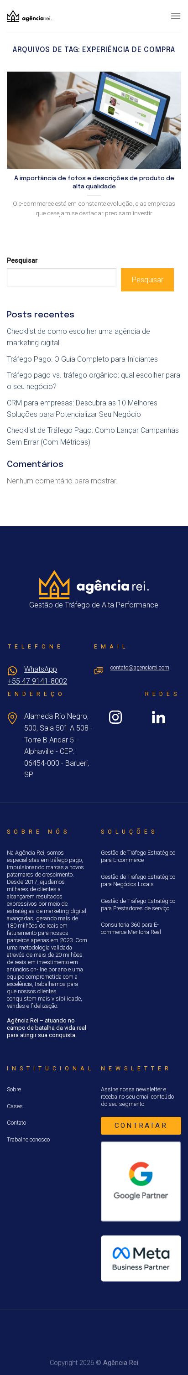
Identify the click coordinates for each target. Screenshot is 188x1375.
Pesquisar (22, 261)
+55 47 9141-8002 (37, 681)
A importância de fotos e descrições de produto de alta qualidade (94, 182)
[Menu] (175, 16)
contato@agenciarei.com (139, 667)
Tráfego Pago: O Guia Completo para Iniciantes (82, 359)
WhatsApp (40, 669)
